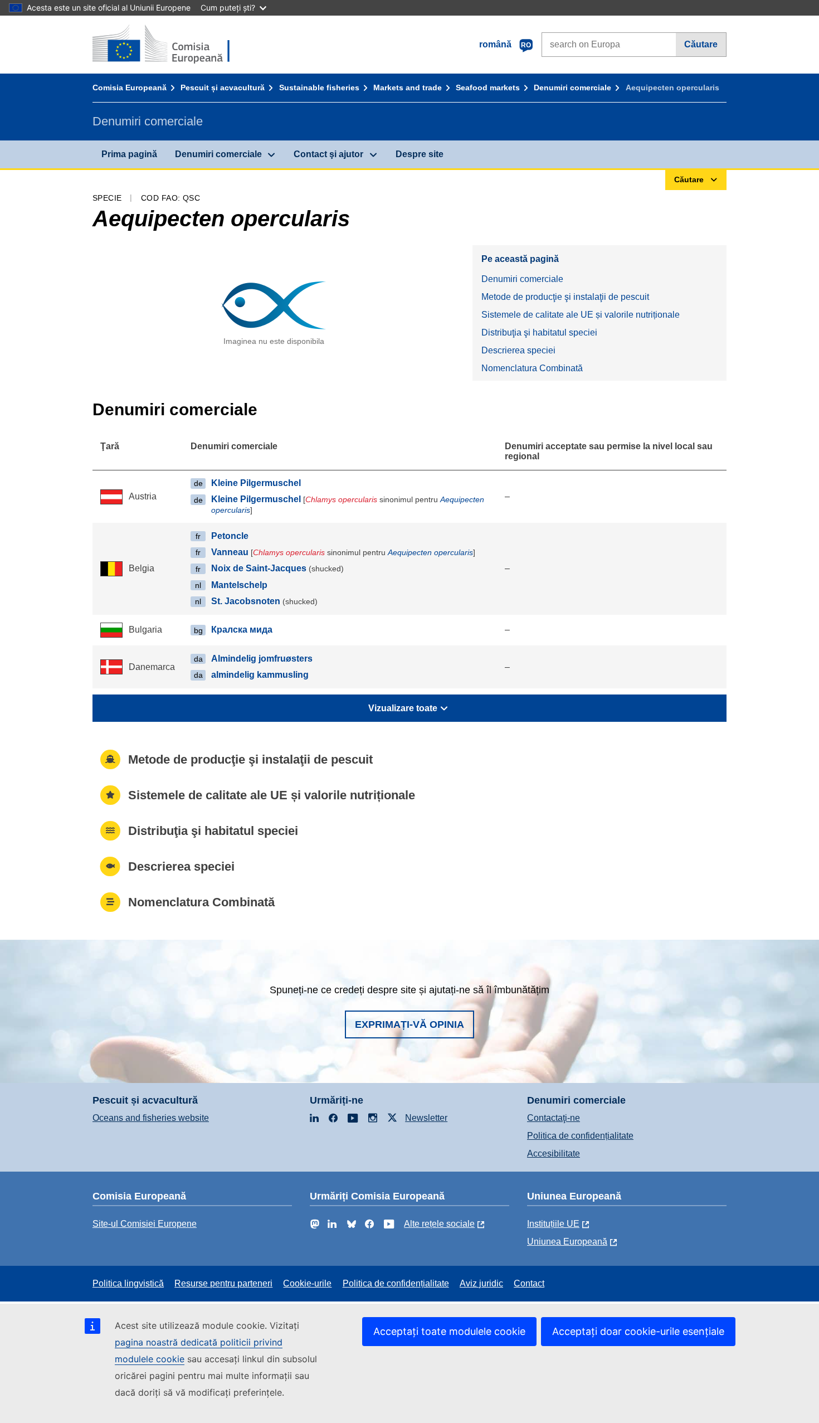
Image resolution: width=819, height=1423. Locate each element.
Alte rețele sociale (439, 1223)
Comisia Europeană (129, 87)
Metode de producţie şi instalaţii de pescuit (565, 297)
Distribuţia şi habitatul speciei (539, 332)
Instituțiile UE (553, 1223)
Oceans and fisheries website (150, 1118)
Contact (529, 1283)
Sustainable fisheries (319, 87)
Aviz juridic (481, 1283)
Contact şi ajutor (328, 154)
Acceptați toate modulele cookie (449, 1331)
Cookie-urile (307, 1283)
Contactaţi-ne (553, 1118)
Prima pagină (129, 154)
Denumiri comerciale (572, 87)
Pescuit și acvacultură (223, 87)
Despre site (419, 154)
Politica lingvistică (128, 1283)
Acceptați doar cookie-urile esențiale (638, 1331)
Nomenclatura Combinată (532, 368)
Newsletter (426, 1118)
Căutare (701, 44)
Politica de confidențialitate (580, 1135)
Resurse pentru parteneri (223, 1283)
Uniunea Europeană (567, 1241)
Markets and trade (407, 87)
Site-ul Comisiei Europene (144, 1223)
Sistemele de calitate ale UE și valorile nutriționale (580, 314)
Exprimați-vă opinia (409, 1024)
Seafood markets (488, 87)
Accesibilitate (553, 1153)
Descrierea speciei (518, 350)
